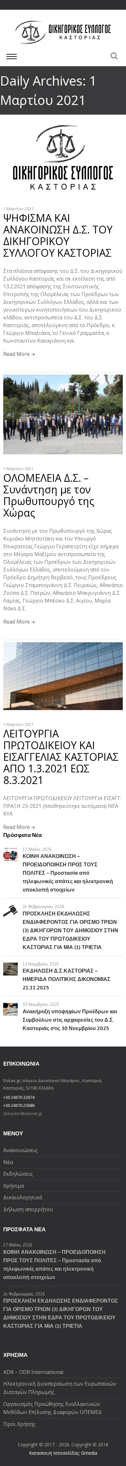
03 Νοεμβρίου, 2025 (41, 1004)
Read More (16, 354)
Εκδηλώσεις (18, 1173)
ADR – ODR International (33, 1372)
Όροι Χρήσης (19, 1424)
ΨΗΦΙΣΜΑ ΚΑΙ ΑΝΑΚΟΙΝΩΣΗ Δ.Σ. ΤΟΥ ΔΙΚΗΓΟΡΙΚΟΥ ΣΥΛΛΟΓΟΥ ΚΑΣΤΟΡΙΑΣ (57, 235)
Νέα (8, 1162)
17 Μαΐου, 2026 (37, 849)
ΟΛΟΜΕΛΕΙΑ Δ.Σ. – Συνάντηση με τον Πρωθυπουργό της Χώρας (48, 495)
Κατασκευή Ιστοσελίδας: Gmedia (63, 1453)
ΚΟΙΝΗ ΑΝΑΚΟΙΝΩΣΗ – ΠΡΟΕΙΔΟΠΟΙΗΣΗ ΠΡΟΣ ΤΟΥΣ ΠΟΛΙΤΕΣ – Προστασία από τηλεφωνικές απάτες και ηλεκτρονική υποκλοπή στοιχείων (68, 873)
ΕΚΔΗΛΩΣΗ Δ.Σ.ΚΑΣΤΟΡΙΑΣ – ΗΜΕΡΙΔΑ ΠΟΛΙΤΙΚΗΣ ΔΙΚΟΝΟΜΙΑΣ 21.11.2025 (66, 979)
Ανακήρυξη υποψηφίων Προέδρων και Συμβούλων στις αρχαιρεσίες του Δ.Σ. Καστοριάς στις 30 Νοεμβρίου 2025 (70, 1019)
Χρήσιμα (13, 1185)
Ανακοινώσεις (20, 1150)
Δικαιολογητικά (22, 1197)
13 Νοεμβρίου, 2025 (41, 963)
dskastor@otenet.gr (22, 1113)
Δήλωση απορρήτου (28, 1209)
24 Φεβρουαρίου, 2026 (43, 906)
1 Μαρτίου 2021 (18, 209)
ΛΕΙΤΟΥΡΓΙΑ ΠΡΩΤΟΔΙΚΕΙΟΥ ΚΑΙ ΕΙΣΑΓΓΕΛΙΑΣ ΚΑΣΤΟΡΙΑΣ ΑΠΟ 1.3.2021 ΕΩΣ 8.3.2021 (61, 757)
